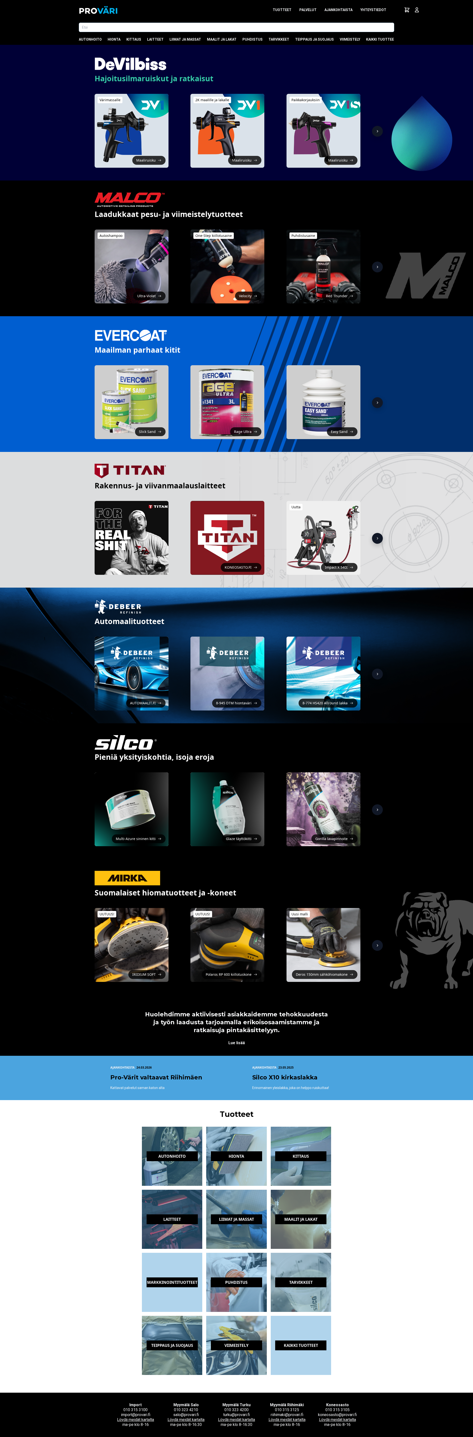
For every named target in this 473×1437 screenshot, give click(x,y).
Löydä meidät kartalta (135, 1419)
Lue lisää (236, 1043)
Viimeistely (350, 39)
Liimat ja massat (185, 39)
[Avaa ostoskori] (407, 10)
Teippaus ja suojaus (314, 39)
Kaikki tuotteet (381, 39)
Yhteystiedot (373, 10)
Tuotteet (282, 10)
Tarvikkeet (279, 39)
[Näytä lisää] (377, 131)
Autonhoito (90, 39)
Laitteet (155, 39)
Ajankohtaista (338, 10)
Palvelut (308, 10)
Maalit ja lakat (221, 39)
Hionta (114, 39)
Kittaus (133, 39)
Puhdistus (252, 39)
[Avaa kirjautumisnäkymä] (417, 10)
